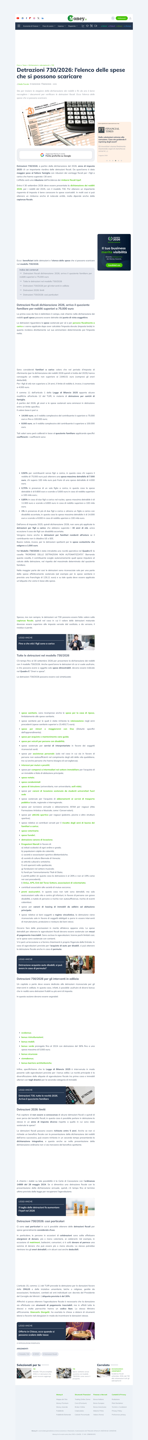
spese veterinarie (29, 830)
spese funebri (28, 835)
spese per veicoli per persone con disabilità (42, 741)
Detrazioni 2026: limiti (33, 290)
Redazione (116, 1399)
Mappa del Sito (61, 1399)
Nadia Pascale (23, 84)
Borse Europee (98, 1403)
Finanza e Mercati (100, 1395)
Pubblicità (59, 1411)
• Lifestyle (127, 26)
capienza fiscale (25, 620)
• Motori (104, 26)
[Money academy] (87, 26)
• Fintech (111, 26)
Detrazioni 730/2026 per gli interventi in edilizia (46, 285)
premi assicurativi (30, 891)
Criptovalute (79, 1411)
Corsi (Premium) (81, 1403)
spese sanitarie (29, 713)
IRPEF (37, 1354)
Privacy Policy (117, 1411)
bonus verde (27, 1046)
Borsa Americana (99, 1407)
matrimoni (35, 1242)
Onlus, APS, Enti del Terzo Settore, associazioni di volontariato (54, 882)
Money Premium (62, 1403)
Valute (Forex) (98, 1415)
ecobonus (26, 1032)
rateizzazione (77, 721)
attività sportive (40, 814)
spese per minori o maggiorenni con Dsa (47, 729)
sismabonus (27, 1058)
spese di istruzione (30, 786)
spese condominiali (30, 782)
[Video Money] (95, 26)
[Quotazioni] (83, 26)
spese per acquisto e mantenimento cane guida (44, 736)
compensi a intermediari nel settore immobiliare (55, 769)
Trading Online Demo (82, 1399)
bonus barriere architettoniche (36, 1063)
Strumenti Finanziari (83, 1395)
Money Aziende (62, 1407)
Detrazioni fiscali (51, 1354)
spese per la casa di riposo (80, 713)
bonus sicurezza (29, 1054)
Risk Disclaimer (117, 1403)
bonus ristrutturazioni (32, 1037)
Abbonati (122, 18)
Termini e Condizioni (119, 1407)
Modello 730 (24, 1354)
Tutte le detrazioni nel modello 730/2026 (42, 281)
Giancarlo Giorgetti (39, 1312)
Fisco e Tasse (22, 65)
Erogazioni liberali (30, 844)
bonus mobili (27, 1041)
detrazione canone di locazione (36, 839)
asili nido (76, 786)
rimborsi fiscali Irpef (71, 180)
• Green (119, 26)
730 (52, 65)
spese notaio (27, 777)
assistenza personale (43, 753)
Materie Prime (98, 1411)
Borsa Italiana (98, 1399)
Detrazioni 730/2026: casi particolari (40, 294)
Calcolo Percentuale (82, 1415)
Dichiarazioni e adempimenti (39, 65)
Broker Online (80, 1407)
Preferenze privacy (119, 1415)
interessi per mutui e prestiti (35, 765)
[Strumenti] (91, 26)
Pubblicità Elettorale (63, 1415)
